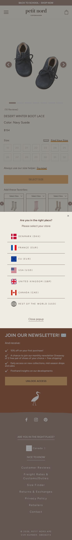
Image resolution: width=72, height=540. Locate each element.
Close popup (36, 319)
